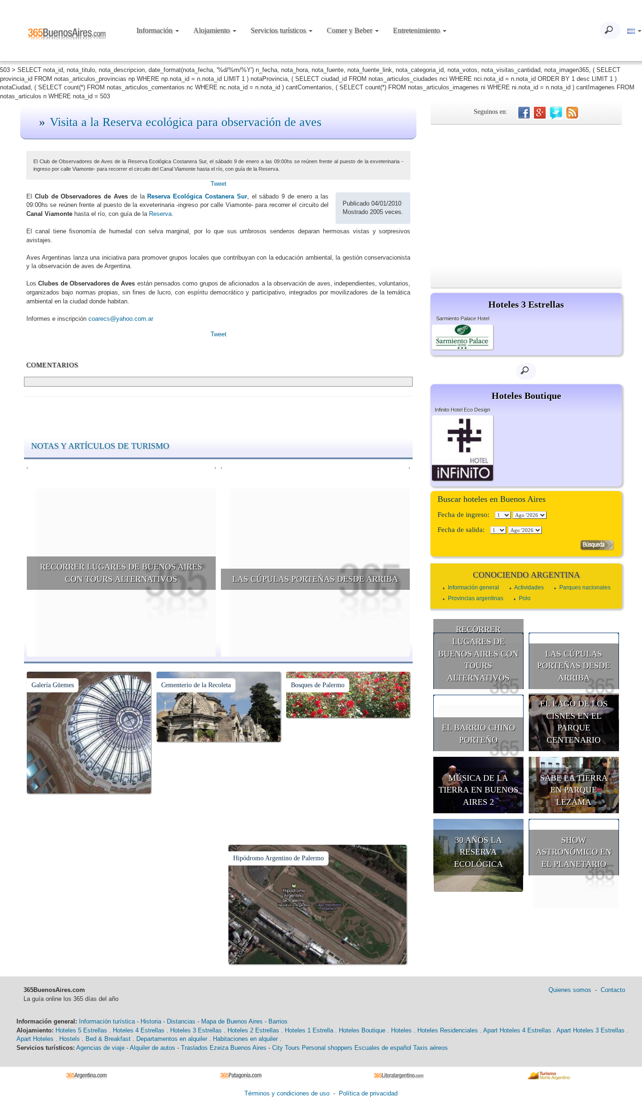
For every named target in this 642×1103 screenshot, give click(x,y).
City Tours (286, 1047)
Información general (473, 587)
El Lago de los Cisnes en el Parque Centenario (574, 722)
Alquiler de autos (152, 1047)
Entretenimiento (417, 30)
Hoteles (401, 1030)
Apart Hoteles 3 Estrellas (590, 1030)
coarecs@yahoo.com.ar (120, 318)
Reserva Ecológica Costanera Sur (197, 196)
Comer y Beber (350, 30)
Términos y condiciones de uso (286, 1093)
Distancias (181, 1021)
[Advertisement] (526, 195)
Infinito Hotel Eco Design (462, 410)
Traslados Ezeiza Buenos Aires (223, 1047)
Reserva (160, 213)
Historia (151, 1021)
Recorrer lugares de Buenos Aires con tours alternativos (121, 573)
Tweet (219, 183)
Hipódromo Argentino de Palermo (278, 858)
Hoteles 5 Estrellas (81, 1030)
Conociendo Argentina (526, 574)
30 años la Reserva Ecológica (478, 852)
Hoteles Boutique (362, 1030)
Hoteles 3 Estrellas (196, 1030)
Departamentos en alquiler (171, 1038)
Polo (525, 598)
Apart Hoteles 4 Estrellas (517, 1030)
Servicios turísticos (279, 30)
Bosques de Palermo (317, 685)
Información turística (107, 1021)
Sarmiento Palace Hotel (462, 318)
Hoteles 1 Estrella (309, 1030)
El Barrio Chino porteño (478, 734)
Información (155, 30)
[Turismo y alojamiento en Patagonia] (244, 1075)
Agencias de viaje (100, 1047)
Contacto (613, 989)
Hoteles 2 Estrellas (253, 1030)
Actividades (529, 587)
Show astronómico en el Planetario (573, 852)
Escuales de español (382, 1047)
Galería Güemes (52, 685)
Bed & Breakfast (108, 1038)
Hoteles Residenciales (447, 1030)
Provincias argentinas (475, 598)
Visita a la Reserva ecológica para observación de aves (185, 122)
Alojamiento (212, 30)
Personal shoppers (327, 1047)
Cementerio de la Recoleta (196, 685)
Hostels (69, 1038)
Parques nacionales (585, 587)
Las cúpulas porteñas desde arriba (315, 579)
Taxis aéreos (430, 1047)
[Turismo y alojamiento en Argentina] (90, 1075)
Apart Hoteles (35, 1038)
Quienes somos (569, 989)
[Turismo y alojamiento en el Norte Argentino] (552, 1075)
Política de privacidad (368, 1093)
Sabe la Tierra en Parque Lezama (574, 790)
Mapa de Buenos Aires (232, 1021)
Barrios (278, 1021)
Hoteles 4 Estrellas (138, 1030)
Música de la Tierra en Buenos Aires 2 (478, 790)
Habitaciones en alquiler (245, 1038)
